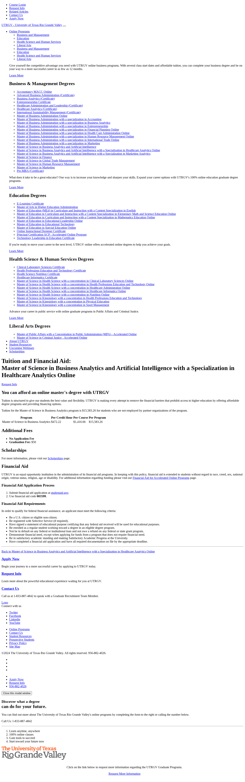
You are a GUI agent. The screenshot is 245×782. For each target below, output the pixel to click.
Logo (5, 602)
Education (23, 38)
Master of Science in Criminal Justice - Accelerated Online (52, 337)
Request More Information (124, 773)
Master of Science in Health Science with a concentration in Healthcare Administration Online (73, 287)
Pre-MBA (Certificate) (30, 171)
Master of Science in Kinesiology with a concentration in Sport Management (63, 305)
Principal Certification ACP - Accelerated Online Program (52, 234)
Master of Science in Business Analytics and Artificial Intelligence (56, 146)
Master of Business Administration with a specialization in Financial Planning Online (68, 129)
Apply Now (16, 18)
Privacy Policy (18, 643)
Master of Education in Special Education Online (46, 227)
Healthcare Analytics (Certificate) (37, 109)
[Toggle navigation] (64, 26)
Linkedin (14, 619)
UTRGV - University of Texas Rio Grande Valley (32, 25)
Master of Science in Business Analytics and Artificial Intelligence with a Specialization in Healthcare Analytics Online (88, 150)
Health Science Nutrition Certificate (38, 274)
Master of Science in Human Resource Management (48, 164)
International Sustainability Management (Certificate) (49, 112)
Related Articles (18, 11)
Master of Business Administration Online (42, 115)
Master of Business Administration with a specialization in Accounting (59, 119)
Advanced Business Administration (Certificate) (45, 95)
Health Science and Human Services (39, 41)
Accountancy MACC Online (34, 91)
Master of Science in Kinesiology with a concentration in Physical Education (63, 301)
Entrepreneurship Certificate (34, 102)
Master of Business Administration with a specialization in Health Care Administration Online (73, 133)
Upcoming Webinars (21, 348)
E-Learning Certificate (30, 203)
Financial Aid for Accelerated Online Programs (161, 477)
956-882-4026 (17, 686)
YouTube (14, 622)
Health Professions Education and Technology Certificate (51, 270)
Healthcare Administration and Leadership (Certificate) (50, 105)
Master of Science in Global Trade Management (46, 160)
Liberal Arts (24, 45)
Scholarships (16, 351)
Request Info (17, 8)
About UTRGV (19, 341)
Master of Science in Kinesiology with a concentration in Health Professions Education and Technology (79, 298)
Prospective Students (21, 639)
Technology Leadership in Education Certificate (46, 238)
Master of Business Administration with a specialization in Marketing (58, 143)
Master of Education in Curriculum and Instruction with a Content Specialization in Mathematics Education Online (86, 217)
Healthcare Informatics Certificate (37, 277)
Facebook (15, 616)
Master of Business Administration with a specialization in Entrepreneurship (62, 126)
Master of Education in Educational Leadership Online (50, 220)
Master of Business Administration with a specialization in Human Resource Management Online (75, 136)
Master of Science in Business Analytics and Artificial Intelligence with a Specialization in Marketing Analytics (83, 153)
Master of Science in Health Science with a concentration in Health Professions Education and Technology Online (85, 284)
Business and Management (33, 35)
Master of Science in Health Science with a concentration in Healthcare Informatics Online (71, 291)
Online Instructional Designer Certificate (41, 231)
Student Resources (20, 344)
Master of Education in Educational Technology (46, 224)
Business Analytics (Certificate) (36, 98)
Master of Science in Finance (34, 157)
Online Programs (19, 31)
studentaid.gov (59, 492)
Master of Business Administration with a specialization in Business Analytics (63, 122)
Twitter (13, 612)
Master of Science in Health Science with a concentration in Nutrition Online (63, 294)
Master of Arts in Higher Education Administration (47, 207)
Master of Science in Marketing (36, 167)
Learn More (16, 75)
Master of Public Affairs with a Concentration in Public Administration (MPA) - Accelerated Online (77, 334)
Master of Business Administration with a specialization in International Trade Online (68, 140)
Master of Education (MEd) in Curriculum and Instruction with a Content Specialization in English (76, 210)
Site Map (14, 646)
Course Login (17, 4)
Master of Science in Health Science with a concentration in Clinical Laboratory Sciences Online (75, 280)
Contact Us (16, 15)
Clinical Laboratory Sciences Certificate (41, 267)
